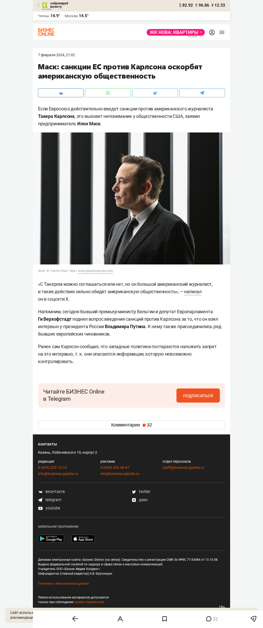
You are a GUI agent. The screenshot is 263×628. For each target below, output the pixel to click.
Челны (43, 16)
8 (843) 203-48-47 (114, 467)
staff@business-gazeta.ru (183, 467)
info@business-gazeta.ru (58, 474)
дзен (143, 499)
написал (193, 291)
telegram (52, 499)
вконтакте (54, 491)
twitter (144, 491)
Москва (71, 16)
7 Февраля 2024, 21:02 (56, 55)
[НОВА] (174, 32)
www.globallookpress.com (95, 271)
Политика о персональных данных (63, 583)
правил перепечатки (89, 602)
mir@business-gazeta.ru (119, 474)
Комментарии (131, 424)
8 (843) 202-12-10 (52, 467)
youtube (52, 508)
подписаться (198, 395)
